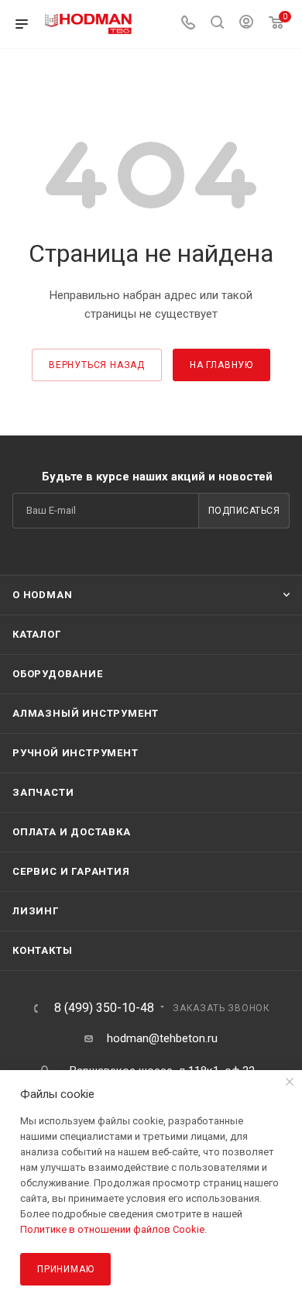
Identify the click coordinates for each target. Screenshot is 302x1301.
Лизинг (35, 911)
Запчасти (43, 792)
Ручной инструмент (75, 753)
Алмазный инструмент (85, 713)
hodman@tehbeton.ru (162, 1038)
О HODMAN (42, 595)
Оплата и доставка (71, 832)
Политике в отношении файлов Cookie (112, 1229)
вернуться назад (97, 365)
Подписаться (244, 510)
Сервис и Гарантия (71, 871)
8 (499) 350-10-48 (104, 1008)
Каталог (36, 634)
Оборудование (57, 674)
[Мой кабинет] (246, 24)
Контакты (42, 950)
